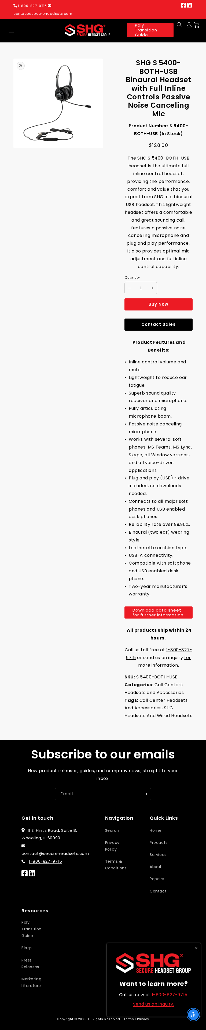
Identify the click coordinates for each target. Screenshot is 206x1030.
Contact (158, 891)
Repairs (157, 878)
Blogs (26, 948)
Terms (129, 1019)
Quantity (132, 277)
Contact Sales (158, 324)
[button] (11, 30)
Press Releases (30, 963)
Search (112, 830)
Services (158, 854)
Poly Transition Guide (146, 30)
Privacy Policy (112, 846)
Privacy (143, 1019)
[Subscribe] (145, 794)
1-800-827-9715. (170, 995)
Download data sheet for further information (158, 612)
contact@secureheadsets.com (42, 13)
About (156, 866)
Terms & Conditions (116, 865)
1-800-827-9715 (32, 5)
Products (159, 842)
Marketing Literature (31, 982)
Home (155, 830)
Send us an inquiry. (153, 1004)
